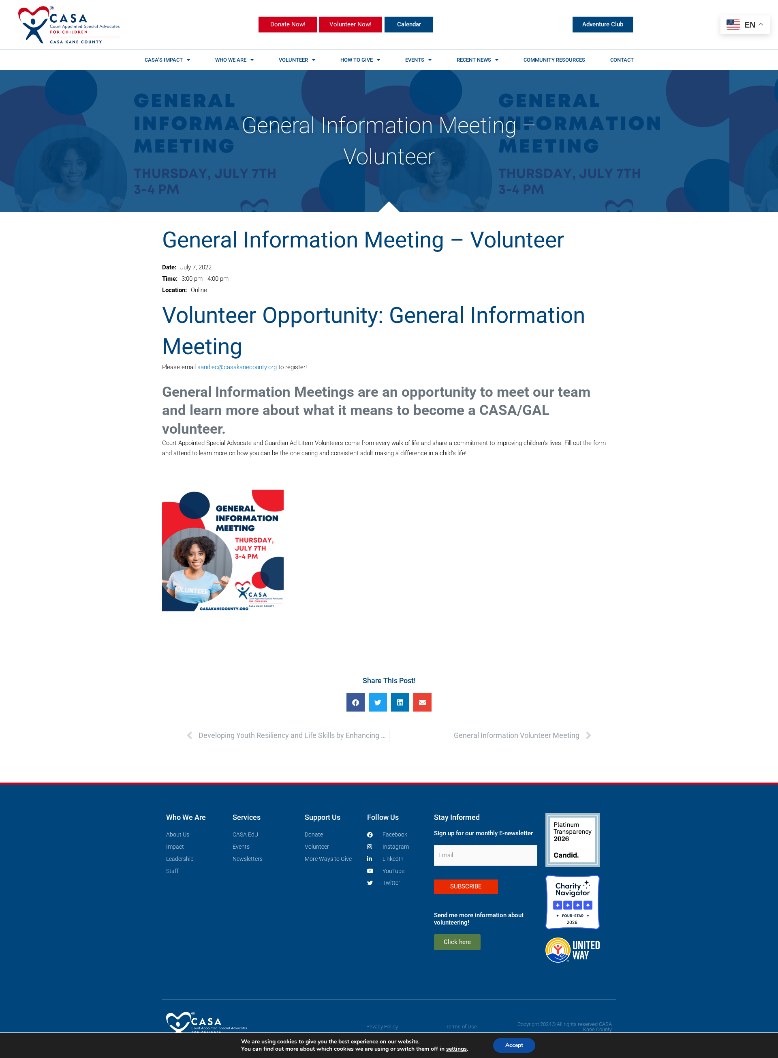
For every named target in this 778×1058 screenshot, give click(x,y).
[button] (355, 702)
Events (414, 60)
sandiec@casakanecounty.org (237, 367)
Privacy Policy (382, 1027)
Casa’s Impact (164, 60)
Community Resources (554, 60)
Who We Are (230, 60)
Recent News (474, 60)
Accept (514, 1045)
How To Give (356, 60)
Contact (622, 60)
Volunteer (293, 60)
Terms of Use (461, 1027)
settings (456, 1049)
